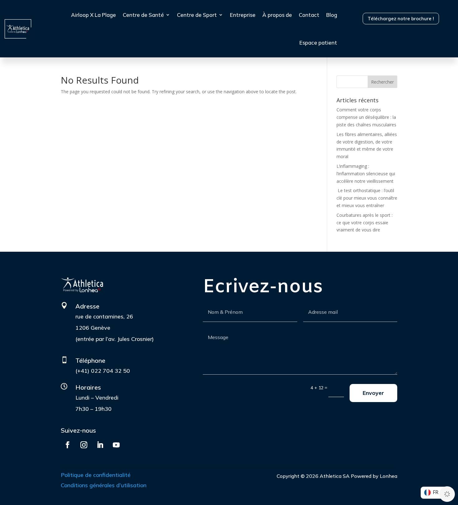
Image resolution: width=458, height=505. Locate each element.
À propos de (277, 15)
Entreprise (242, 15)
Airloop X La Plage (93, 15)
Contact (309, 15)
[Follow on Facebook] (67, 445)
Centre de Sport (197, 15)
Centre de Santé (143, 15)
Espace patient (318, 42)
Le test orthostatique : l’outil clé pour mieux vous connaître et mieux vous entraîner (366, 197)
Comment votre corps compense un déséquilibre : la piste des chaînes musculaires (366, 117)
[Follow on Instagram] (84, 445)
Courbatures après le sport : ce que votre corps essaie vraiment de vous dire (364, 222)
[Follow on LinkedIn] (100, 445)
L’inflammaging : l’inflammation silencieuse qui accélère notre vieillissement (365, 173)
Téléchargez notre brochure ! (401, 19)
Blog (331, 15)
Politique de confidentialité (96, 474)
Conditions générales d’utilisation (103, 485)
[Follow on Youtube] (116, 445)
